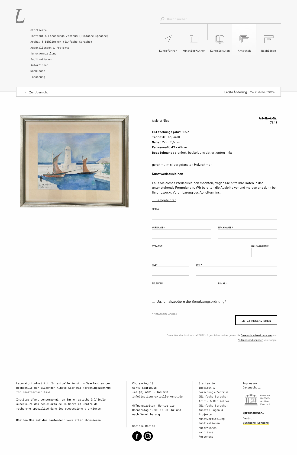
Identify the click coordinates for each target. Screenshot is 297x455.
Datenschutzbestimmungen (256, 335)
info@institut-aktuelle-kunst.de (157, 396)
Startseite (38, 30)
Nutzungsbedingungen (250, 340)
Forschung (37, 77)
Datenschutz (252, 387)
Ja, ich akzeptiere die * (191, 300)
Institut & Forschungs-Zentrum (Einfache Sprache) (69, 36)
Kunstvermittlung (43, 53)
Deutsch (248, 418)
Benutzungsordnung (208, 300)
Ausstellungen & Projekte (49, 47)
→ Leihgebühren (164, 199)
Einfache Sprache (256, 422)
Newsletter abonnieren (84, 420)
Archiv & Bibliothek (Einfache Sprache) (61, 41)
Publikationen (41, 59)
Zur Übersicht (38, 91)
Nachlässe (37, 71)
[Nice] (74, 160)
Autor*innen (39, 65)
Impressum (250, 383)
